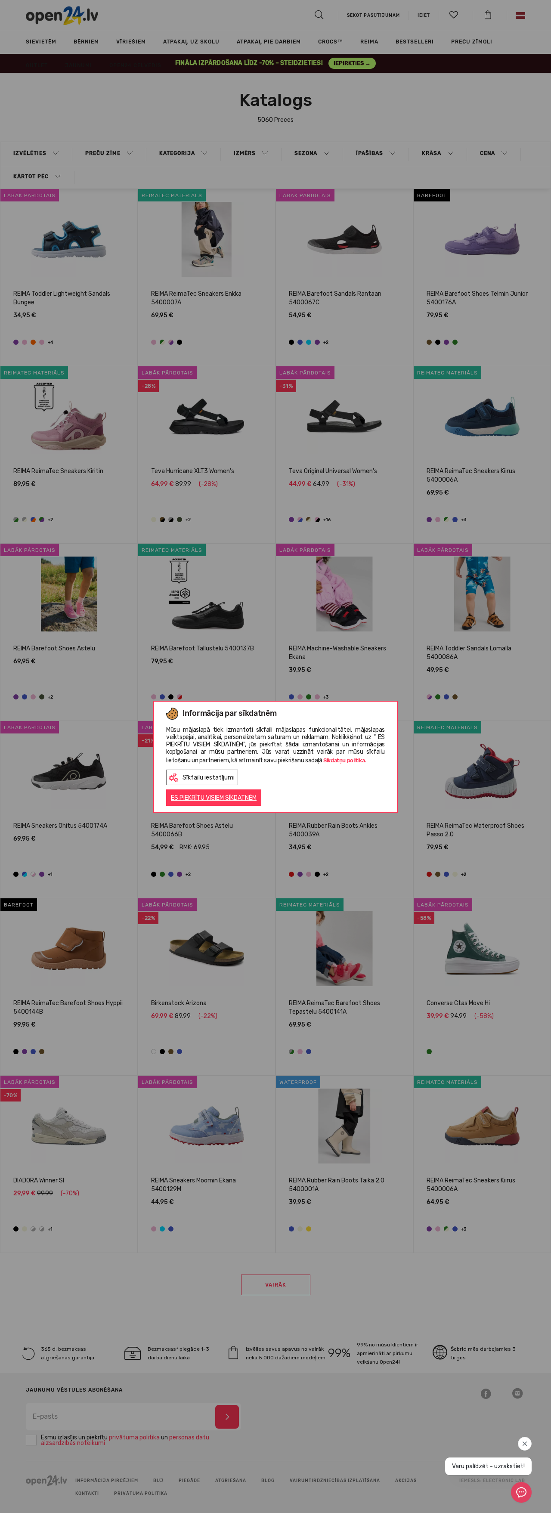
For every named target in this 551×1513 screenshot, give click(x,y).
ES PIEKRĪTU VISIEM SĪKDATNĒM (214, 797)
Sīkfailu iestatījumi (209, 777)
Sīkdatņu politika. (344, 760)
